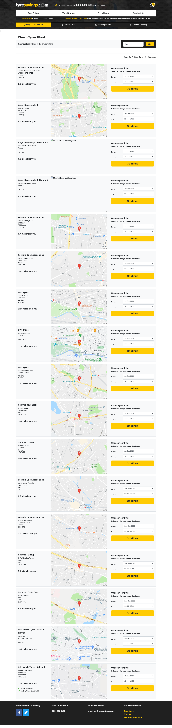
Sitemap (127, 714)
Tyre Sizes (129, 711)
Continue (132, 88)
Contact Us (138, 13)
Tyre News (103, 13)
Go (149, 44)
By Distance (150, 57)
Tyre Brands (68, 13)
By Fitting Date (136, 57)
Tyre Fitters (33, 13)
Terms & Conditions (133, 717)
